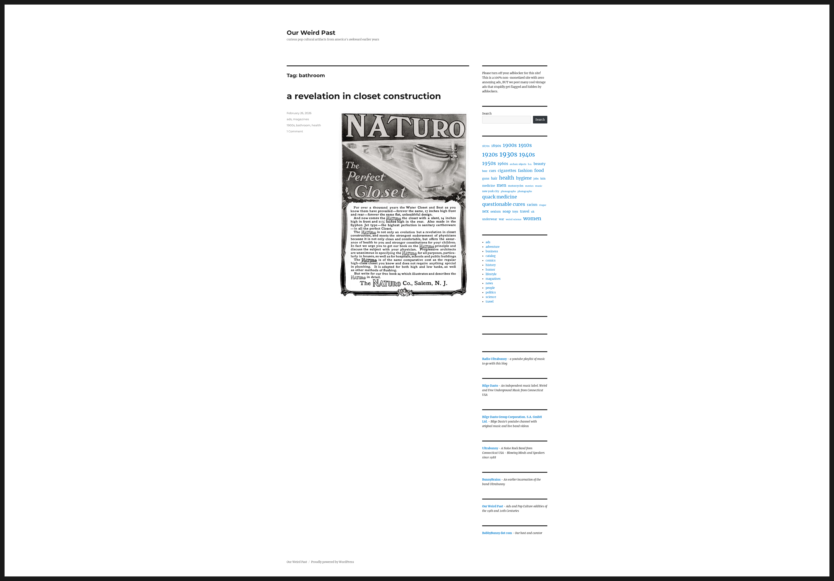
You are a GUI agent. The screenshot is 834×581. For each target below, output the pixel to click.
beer (484, 171)
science (491, 297)
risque (542, 205)
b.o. (530, 164)
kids (543, 178)
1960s (503, 163)
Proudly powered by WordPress (332, 562)
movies (529, 186)
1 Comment (295, 131)
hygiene (524, 178)
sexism (495, 211)
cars (492, 171)
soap (507, 211)
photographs (525, 191)
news (489, 283)
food (539, 170)
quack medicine (499, 197)
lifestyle (491, 274)
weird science (513, 219)
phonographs (508, 191)
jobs (536, 178)
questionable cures (503, 204)
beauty (539, 163)
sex (485, 211)
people (490, 288)
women (532, 218)
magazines (301, 119)
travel (524, 211)
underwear (489, 219)
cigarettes (507, 170)
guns (485, 178)
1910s (525, 145)
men (501, 185)
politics (491, 292)
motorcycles (515, 185)
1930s (508, 154)
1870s (486, 146)
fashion (525, 170)
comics (491, 260)
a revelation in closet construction (364, 96)
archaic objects (518, 164)
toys (515, 211)
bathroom (303, 125)
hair (494, 178)
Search (487, 113)
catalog (491, 256)
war (501, 219)
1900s (291, 125)
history (491, 265)
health (316, 125)
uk (532, 211)
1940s (527, 154)
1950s (489, 163)
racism (532, 205)
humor (490, 269)
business (492, 251)
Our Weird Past (311, 32)
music (538, 186)
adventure (493, 247)
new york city (490, 191)
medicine (488, 186)
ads (289, 119)
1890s (496, 146)
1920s (490, 154)
